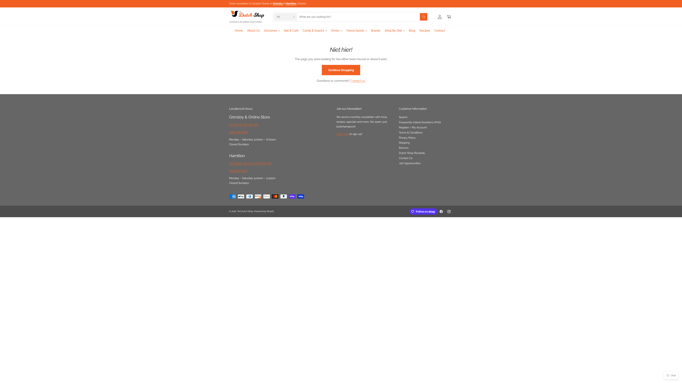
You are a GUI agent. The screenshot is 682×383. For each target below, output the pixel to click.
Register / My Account (413, 127)
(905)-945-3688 (238, 132)
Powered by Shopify (264, 211)
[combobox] (363, 16)
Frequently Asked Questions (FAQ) (420, 122)
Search (403, 117)
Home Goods (355, 30)
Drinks (335, 30)
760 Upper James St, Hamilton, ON (250, 163)
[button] (449, 16)
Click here (342, 134)
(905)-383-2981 (238, 170)
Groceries (270, 30)
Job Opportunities (410, 163)
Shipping (404, 142)
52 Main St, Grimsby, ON (243, 124)
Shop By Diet (393, 30)
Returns (403, 147)
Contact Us (405, 158)
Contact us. (358, 80)
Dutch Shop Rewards (412, 153)
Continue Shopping (341, 70)
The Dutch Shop (245, 211)
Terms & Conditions (411, 132)
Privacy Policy (407, 137)
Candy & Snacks (313, 30)
